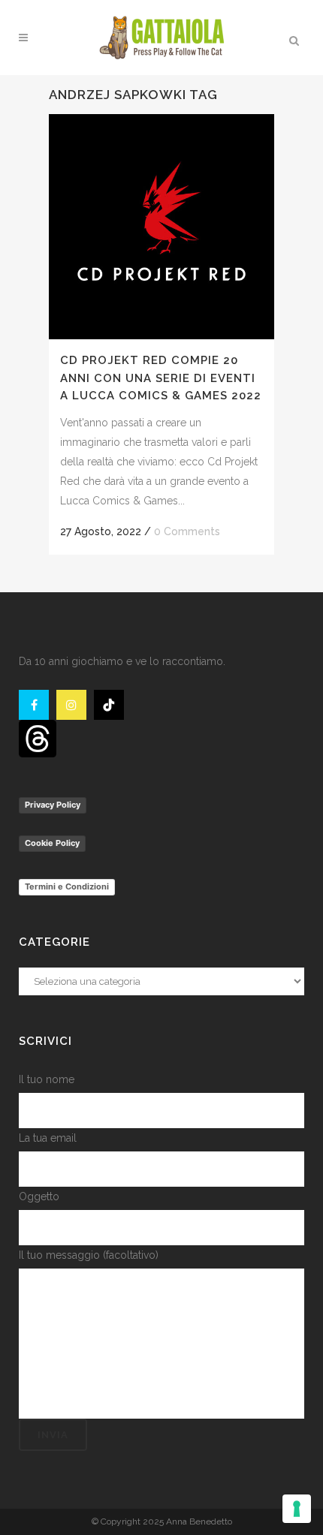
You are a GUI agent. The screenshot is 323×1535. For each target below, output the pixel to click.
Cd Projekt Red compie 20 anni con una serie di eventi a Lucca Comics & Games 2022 (160, 378)
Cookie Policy (52, 843)
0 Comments (187, 531)
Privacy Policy (52, 804)
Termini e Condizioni (67, 886)
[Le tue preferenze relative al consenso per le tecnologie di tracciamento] (296, 1508)
